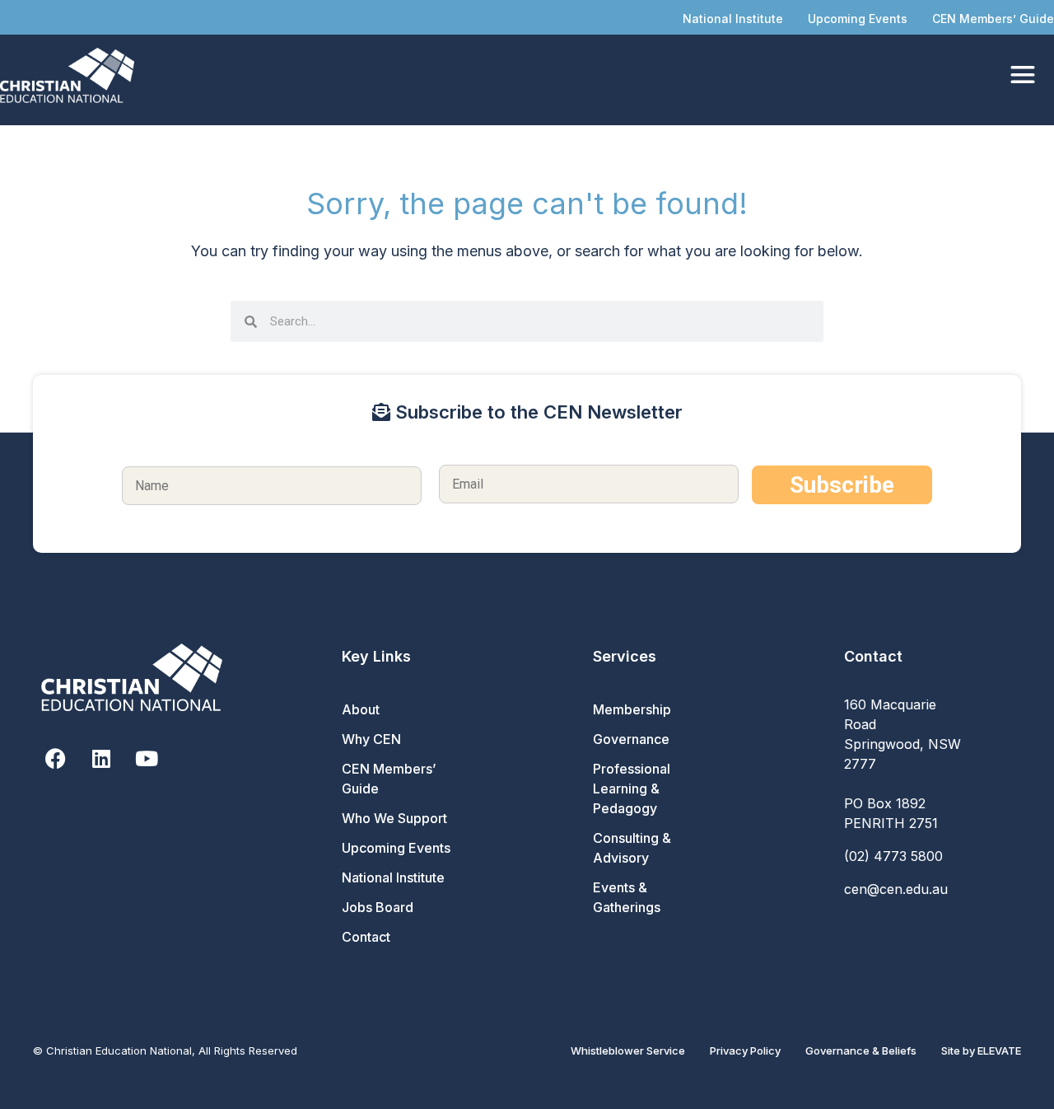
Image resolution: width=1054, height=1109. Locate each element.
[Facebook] (55, 758)
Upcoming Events (857, 19)
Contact (366, 937)
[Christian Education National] (71, 75)
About (361, 709)
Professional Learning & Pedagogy (631, 788)
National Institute (733, 19)
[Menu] (1022, 75)
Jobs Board (377, 907)
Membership (632, 709)
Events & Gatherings (626, 897)
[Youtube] (146, 758)
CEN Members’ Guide (993, 19)
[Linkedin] (100, 758)
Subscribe (842, 484)
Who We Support (394, 818)
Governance (631, 739)
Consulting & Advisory (632, 848)
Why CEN (371, 739)
